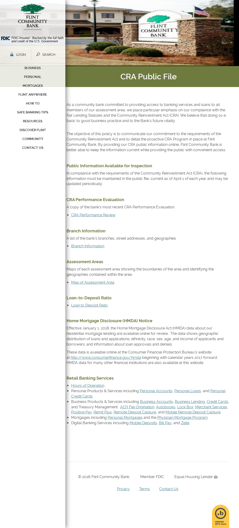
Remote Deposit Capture (135, 412)
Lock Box (185, 407)
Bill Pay (165, 423)
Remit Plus (103, 412)
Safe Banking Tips (32, 112)
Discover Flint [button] (33, 130)
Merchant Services (211, 407)
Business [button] (33, 68)
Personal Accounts (156, 391)
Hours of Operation (87, 385)
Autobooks (165, 407)
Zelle (185, 423)
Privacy (123, 489)
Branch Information (87, 246)
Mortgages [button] (33, 85)
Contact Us (168, 489)
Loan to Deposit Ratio (89, 305)
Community (32, 139)
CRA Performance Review (93, 215)
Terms (144, 489)
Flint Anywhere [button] (32, 94)
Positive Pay (81, 412)
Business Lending (190, 401)
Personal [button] (32, 77)
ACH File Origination (137, 407)
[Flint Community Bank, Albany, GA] (32, 17)
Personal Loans (187, 391)
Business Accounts (156, 401)
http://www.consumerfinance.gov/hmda (106, 357)
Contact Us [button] (32, 148)
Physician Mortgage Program (182, 417)
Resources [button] (32, 121)
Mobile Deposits (143, 423)
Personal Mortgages (125, 417)
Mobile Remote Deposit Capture (193, 412)
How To (33, 103)
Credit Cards (217, 401)
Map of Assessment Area (92, 282)
